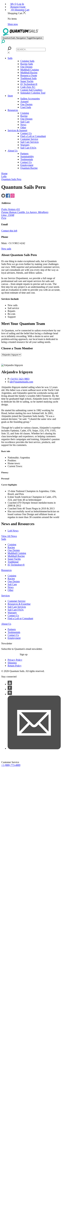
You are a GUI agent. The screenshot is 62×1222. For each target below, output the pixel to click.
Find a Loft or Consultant (33, 136)
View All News (9, 536)
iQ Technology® (28, 84)
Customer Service (29, 139)
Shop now (13, 24)
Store (10, 95)
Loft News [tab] (13, 530)
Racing (24, 116)
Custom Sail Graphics (31, 90)
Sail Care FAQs (28, 147)
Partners (24, 153)
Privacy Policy (15, 659)
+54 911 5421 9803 (19, 378)
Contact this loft (9, 230)
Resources (13, 110)
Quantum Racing (29, 168)
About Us (12, 150)
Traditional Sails (28, 78)
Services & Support (17, 130)
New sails (6, 248)
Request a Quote (28, 75)
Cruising (24, 113)
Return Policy (14, 665)
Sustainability (27, 156)
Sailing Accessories (30, 98)
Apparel (24, 101)
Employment (26, 165)
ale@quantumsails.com (21, 381)
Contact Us (26, 133)
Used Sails (25, 107)
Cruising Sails (27, 61)
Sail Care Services (29, 142)
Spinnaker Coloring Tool (32, 92)
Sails (10, 58)
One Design (26, 66)
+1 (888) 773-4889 (10, 765)
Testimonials (26, 159)
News (23, 124)
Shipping (12, 662)
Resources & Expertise (19, 604)
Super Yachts (26, 81)
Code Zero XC (27, 87)
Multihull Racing (28, 72)
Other (23, 127)
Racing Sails (26, 64)
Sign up (24, 654)
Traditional (13, 561)
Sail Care (25, 121)
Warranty (25, 144)
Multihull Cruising (29, 69)
